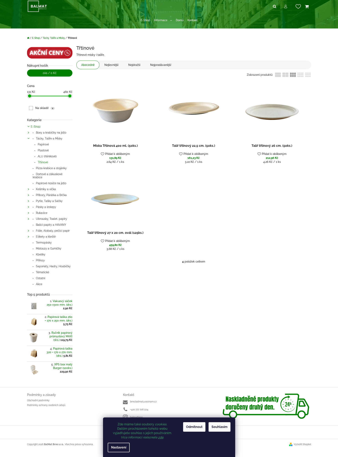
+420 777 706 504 (139, 409)
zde (160, 437)
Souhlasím (220, 427)
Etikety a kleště (45, 236)
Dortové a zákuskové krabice (47, 176)
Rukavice (41, 212)
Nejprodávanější (160, 64)
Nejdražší (134, 64)
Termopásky (43, 242)
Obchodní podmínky (38, 400)
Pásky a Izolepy (45, 207)
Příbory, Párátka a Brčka (51, 195)
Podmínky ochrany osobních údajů (46, 405)
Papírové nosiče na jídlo (50, 183)
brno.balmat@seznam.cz (143, 401)
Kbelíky (40, 254)
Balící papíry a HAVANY (50, 224)
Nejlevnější (111, 64)
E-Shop (35, 126)
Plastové (43, 150)
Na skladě (44, 108)
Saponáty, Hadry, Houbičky (53, 266)
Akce (38, 284)
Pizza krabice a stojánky (51, 168)
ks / (49, 73)
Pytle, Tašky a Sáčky (49, 201)
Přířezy (40, 260)
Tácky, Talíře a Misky (48, 138)
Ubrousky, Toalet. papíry (51, 218)
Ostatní (40, 278)
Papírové (43, 144)
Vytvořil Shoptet (302, 444)
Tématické (42, 272)
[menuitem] (145, 20)
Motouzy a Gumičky (48, 248)
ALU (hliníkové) (47, 156)
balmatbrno (136, 417)
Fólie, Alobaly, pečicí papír (52, 230)
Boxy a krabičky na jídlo (50, 132)
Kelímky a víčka (45, 189)
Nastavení (118, 447)
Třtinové (42, 162)
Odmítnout (194, 427)
